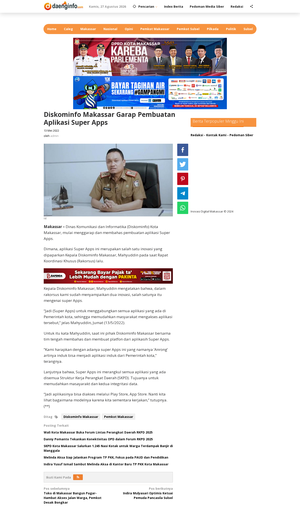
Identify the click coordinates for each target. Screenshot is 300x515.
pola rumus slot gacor (211, 158)
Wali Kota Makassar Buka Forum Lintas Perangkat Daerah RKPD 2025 (98, 432)
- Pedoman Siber (240, 135)
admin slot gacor (207, 167)
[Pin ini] (182, 179)
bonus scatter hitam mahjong (218, 185)
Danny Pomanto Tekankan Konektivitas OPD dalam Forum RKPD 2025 (98, 439)
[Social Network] (251, 6)
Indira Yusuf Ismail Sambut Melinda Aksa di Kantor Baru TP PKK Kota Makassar (106, 464)
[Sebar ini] (182, 150)
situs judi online (206, 176)
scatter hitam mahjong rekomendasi (223, 140)
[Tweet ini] (182, 164)
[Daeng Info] (63, 5)
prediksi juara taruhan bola (215, 203)
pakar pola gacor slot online (216, 194)
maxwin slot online (209, 149)
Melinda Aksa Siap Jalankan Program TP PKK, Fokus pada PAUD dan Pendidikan (106, 457)
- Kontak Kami (215, 135)
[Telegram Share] (182, 193)
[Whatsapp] (182, 208)
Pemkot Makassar (118, 417)
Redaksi (197, 135)
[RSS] (78, 477)
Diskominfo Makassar (80, 417)
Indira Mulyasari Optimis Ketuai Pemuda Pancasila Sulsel (148, 493)
